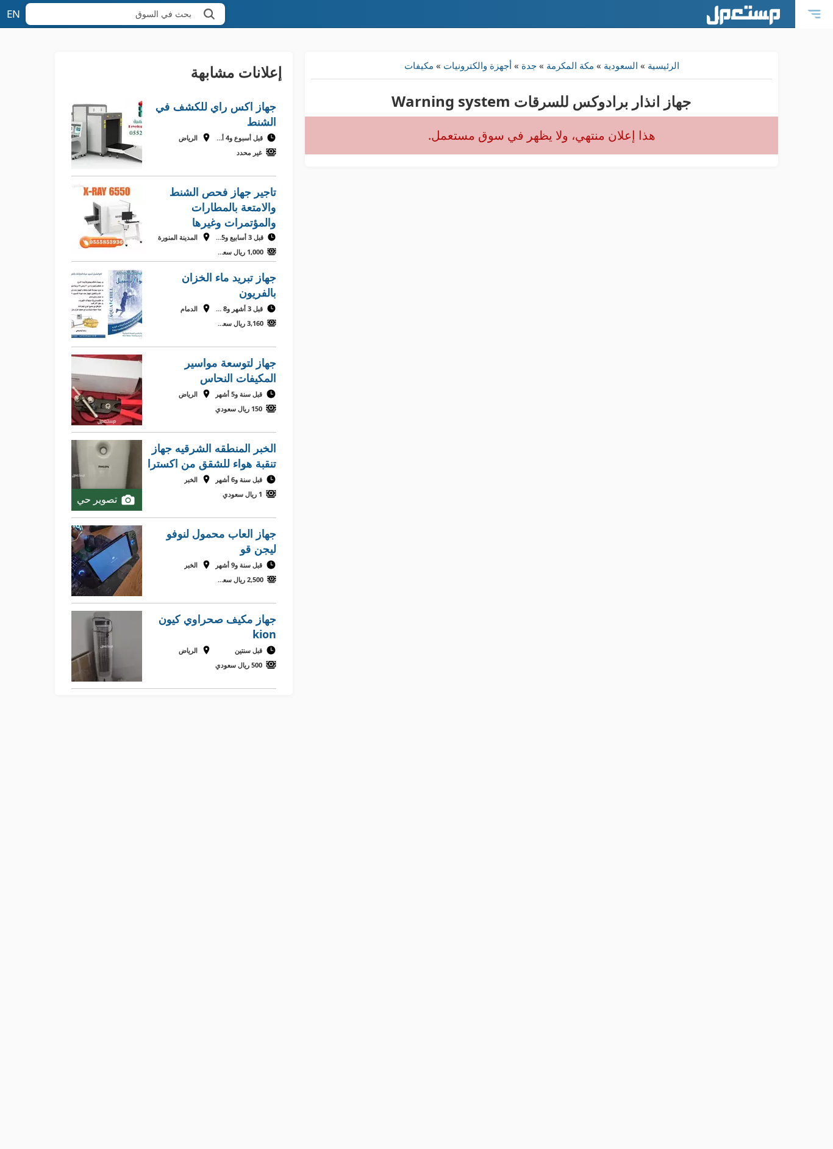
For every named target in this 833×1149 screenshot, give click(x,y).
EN (13, 14)
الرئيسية (663, 65)
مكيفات (419, 65)
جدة (529, 65)
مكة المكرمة (570, 65)
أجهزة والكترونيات (477, 65)
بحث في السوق (163, 14)
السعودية (621, 65)
